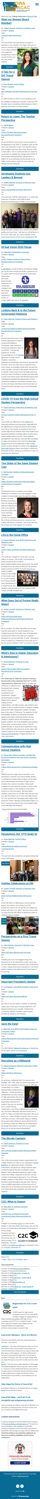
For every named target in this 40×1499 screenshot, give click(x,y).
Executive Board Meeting (21, 1269)
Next (20, 1259)
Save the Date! (9, 1023)
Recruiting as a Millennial (15, 1060)
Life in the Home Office (14, 534)
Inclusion (4, 35)
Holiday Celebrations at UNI (17, 883)
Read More (20, 111)
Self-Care (4, 92)
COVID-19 (4, 132)
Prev (9, 1259)
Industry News (20, 259)
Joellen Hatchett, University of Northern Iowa (19, 28)
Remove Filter (32, 16)
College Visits (12, 482)
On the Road (33, 92)
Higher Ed (11, 92)
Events (11, 849)
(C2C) (20, 1223)
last (25, 1259)
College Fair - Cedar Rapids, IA (23, 1286)
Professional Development (19, 619)
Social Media (33, 767)
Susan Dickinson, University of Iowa (16, 662)
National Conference (21, 1048)
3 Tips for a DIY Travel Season (8, 75)
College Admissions (15, 35)
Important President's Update (18, 981)
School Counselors (15, 135)
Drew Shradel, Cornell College (14, 84)
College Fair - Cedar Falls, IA (22, 1278)
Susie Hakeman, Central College (15, 839)
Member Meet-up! (19, 1282)
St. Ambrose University (17, 1245)
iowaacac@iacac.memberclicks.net (16, 1424)
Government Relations (9, 329)
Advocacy (18, 846)
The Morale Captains (13, 1138)
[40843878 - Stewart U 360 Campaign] (20, 1465)
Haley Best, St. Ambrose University (16, 1207)
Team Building (13, 896)
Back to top (19, 1491)
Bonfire (3, 1364)
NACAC (24, 996)
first (4, 1259)
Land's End (4, 1346)
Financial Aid (12, 617)
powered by (14, 1496)
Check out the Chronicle (9, 734)
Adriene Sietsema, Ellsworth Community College (20, 1066)
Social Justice (6, 190)
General (11, 31)
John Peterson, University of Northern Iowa (19, 945)
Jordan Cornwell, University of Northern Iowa (19, 609)
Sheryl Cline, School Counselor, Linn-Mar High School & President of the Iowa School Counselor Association (18, 757)
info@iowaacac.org (22, 1476)
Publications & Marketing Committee (16, 252)
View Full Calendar (20, 1292)
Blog (13, 1397)
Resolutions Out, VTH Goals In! (19, 834)
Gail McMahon (9, 125)
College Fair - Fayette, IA (21, 1273)
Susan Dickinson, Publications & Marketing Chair (20, 407)
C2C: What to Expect (13, 1201)
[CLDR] (16, 12)
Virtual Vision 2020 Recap (16, 247)
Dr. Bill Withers (6, 269)
